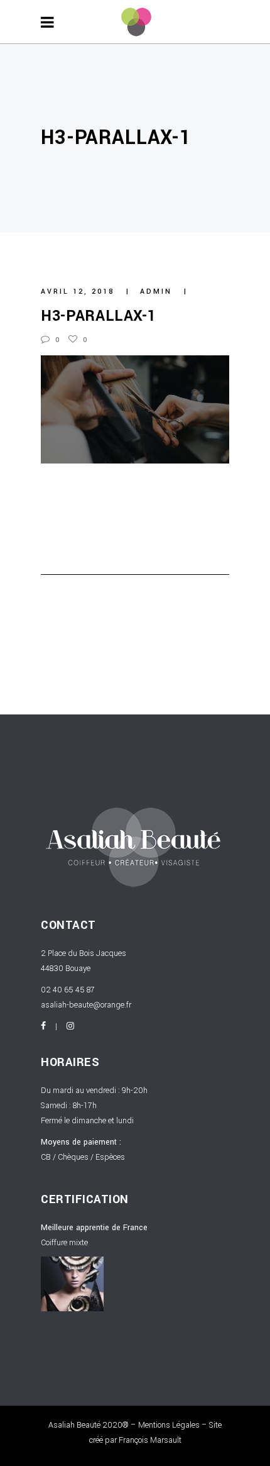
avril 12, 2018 (79, 291)
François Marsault (150, 1440)
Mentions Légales (169, 1425)
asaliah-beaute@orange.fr (86, 1005)
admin (158, 291)
